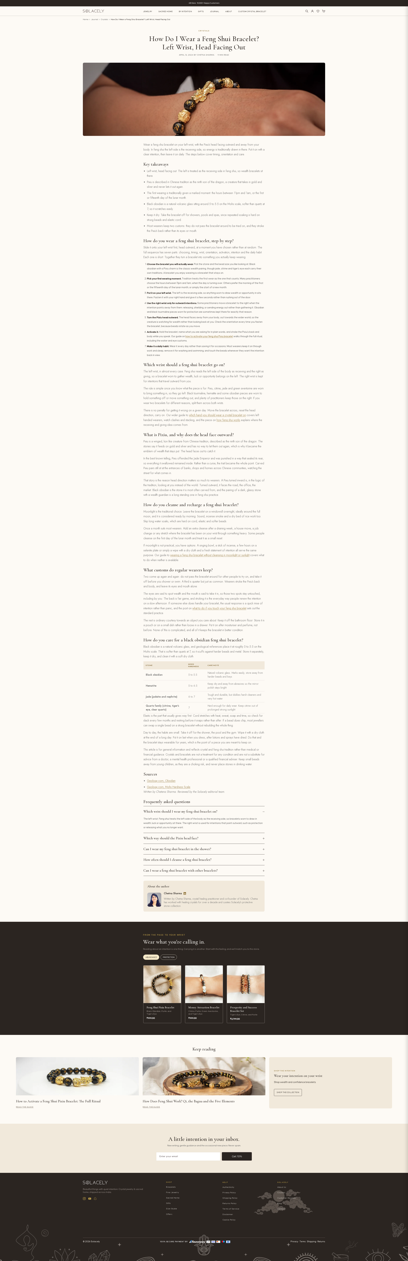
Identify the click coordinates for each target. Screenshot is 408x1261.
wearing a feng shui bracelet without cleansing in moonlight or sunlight (209, 555)
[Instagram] (84, 1198)
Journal (214, 11)
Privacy (294, 1241)
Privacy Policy (229, 1193)
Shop (169, 1182)
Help (225, 1182)
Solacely (283, 1182)
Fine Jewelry (172, 1192)
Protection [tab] (169, 957)
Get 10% (237, 1156)
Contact (281, 1209)
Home (85, 19)
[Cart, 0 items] (323, 11)
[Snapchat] (95, 1198)
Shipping (311, 1241)
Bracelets (171, 1187)
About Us (281, 1187)
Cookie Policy (229, 1220)
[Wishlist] (318, 11)
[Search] (306, 11)
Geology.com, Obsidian (161, 781)
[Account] (312, 11)
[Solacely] (93, 11)
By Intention (185, 11)
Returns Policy (229, 1203)
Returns (321, 1241)
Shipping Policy (229, 1198)
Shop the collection (288, 1092)
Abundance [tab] (151, 957)
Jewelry (147, 11)
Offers (169, 1214)
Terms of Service (230, 1209)
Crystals (104, 19)
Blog (279, 1203)
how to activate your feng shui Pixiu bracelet (209, 336)
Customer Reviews (286, 1198)
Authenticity (228, 1187)
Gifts (201, 11)
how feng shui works (228, 420)
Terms (302, 1241)
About (228, 11)
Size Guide (171, 1209)
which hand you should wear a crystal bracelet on (217, 415)
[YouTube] (89, 1198)
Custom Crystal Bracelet (252, 11)
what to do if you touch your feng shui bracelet (219, 608)
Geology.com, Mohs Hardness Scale (168, 787)
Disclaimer (227, 1214)
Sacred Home (165, 11)
